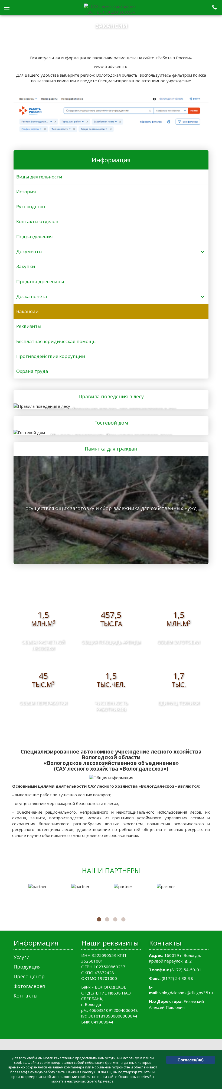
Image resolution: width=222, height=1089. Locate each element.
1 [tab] (99, 919)
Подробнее (109, 406)
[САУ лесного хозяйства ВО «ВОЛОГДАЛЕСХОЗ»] (111, 9)
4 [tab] (123, 919)
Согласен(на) (191, 1060)
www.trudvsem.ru (110, 66)
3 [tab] (115, 919)
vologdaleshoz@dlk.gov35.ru (186, 992)
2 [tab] (107, 919)
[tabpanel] (47, 886)
